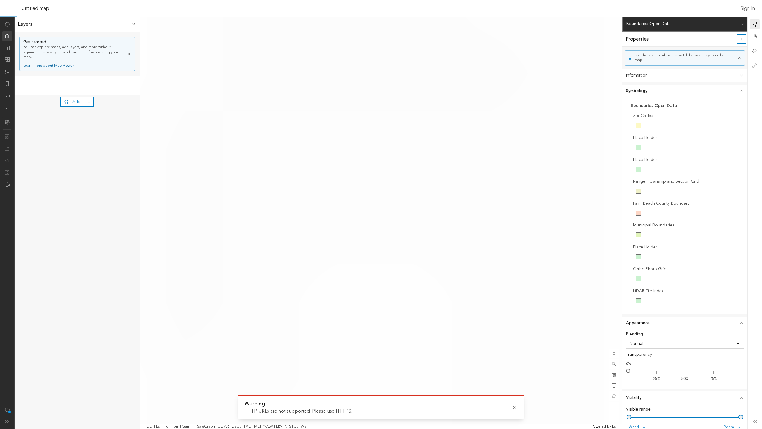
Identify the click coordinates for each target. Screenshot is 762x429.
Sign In (748, 8)
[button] (614, 364)
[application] (381, 223)
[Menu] (8, 8)
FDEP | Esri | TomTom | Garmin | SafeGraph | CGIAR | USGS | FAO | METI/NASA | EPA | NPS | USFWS (225, 426)
